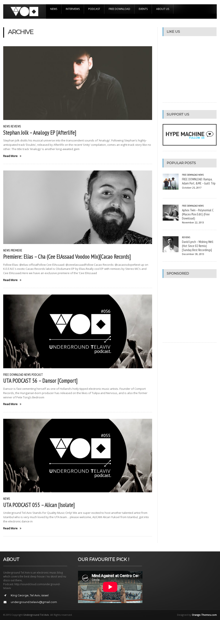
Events (143, 9)
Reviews (16, 126)
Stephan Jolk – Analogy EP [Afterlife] (39, 132)
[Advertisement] (191, 310)
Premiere (16, 250)
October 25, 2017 (191, 187)
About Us (162, 9)
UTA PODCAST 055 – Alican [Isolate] (39, 504)
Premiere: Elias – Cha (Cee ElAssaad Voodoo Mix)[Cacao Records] (67, 256)
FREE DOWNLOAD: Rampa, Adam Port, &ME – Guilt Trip (198, 181)
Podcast (94, 9)
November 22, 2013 (193, 222)
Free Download (119, 9)
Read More (10, 156)
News (53, 9)
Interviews (73, 9)
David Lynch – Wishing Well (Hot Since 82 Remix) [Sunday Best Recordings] (197, 245)
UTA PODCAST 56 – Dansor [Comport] (40, 380)
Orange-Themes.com (204, 614)
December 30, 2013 (193, 254)
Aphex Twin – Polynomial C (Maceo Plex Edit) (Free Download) (198, 214)
